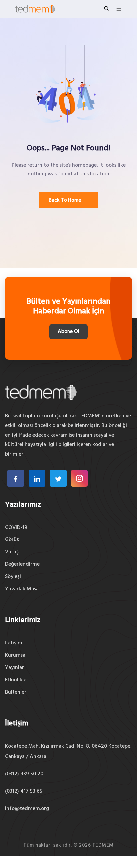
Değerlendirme (22, 564)
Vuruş (12, 552)
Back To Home (65, 200)
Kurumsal (16, 655)
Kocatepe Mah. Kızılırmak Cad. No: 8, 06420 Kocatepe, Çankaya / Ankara (68, 751)
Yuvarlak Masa (22, 589)
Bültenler (15, 692)
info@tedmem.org (27, 808)
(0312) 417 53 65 (23, 791)
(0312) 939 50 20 (24, 774)
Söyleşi (13, 576)
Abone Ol (68, 331)
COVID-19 (16, 527)
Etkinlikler (16, 680)
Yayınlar (14, 667)
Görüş (12, 539)
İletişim (13, 643)
